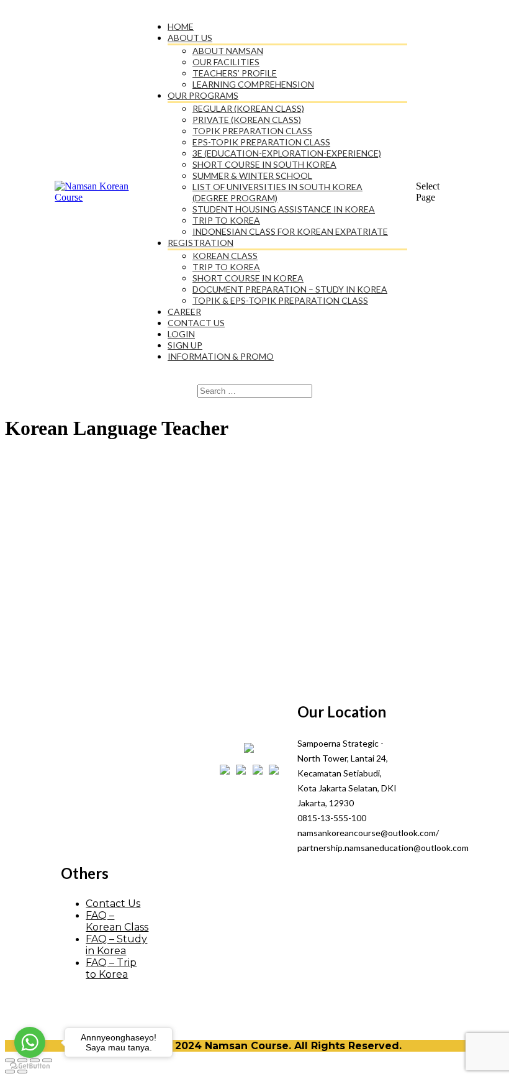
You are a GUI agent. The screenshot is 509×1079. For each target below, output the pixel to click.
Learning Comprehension (253, 84)
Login (181, 334)
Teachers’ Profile (234, 73)
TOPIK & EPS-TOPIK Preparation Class (280, 300)
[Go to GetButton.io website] (30, 1066)
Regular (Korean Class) (248, 108)
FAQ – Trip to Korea (111, 968)
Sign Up (185, 345)
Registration (200, 242)
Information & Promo (221, 356)
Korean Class (225, 255)
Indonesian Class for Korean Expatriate (290, 231)
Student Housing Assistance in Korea (283, 209)
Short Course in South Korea (264, 164)
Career (184, 311)
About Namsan (227, 50)
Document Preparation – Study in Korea (289, 289)
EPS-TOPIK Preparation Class (261, 142)
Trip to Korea (226, 220)
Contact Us (196, 322)
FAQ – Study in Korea (116, 945)
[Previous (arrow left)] (10, 1071)
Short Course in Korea (248, 278)
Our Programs (203, 95)
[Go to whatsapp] (29, 1042)
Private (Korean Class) (246, 119)
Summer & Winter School (252, 175)
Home (181, 26)
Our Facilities (225, 62)
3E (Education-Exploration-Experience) (286, 153)
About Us (190, 37)
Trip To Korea (226, 267)
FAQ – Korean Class (117, 921)
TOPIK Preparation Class (252, 130)
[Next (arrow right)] (22, 1071)
